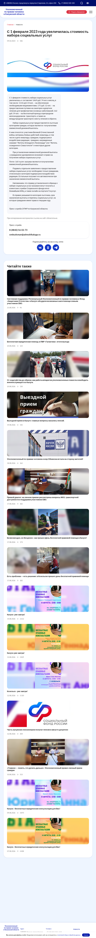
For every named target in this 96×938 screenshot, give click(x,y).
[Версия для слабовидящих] (88, 3)
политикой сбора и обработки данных (68, 935)
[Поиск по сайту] (82, 3)
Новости (19, 25)
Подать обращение (78, 12)
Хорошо (86, 935)
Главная (10, 25)
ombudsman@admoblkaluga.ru (25, 234)
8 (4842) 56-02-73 (18, 230)
